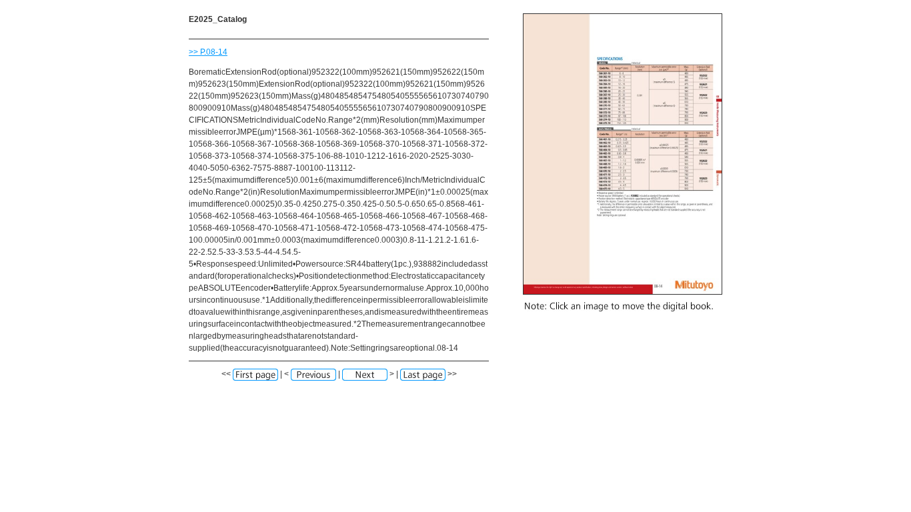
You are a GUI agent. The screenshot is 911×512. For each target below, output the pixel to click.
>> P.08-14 (208, 52)
